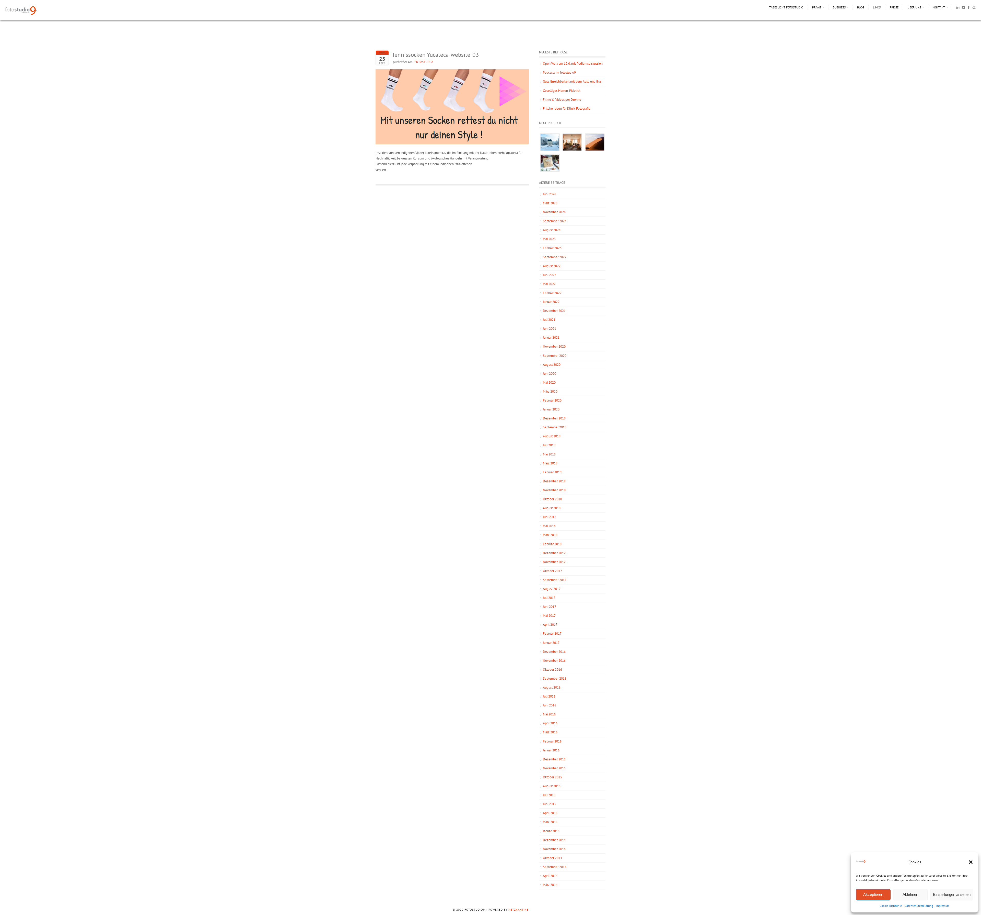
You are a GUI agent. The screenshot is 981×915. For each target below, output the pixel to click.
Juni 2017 (549, 606)
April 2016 (550, 723)
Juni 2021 (549, 328)
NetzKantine (518, 909)
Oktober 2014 (552, 858)
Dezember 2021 (554, 310)
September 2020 (554, 355)
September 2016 (554, 678)
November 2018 (554, 490)
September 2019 (554, 427)
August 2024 (551, 230)
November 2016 (554, 660)
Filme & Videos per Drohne (562, 99)
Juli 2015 (549, 795)
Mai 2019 (549, 454)
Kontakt (938, 7)
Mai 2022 (549, 284)
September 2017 (554, 580)
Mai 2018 (549, 526)
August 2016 (551, 687)
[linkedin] (958, 8)
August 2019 (551, 436)
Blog (860, 7)
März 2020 (550, 391)
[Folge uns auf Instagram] (963, 8)
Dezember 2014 (554, 840)
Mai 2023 (549, 239)
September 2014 (554, 867)
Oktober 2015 (552, 777)
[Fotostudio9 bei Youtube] (974, 8)
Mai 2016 (549, 714)
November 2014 (554, 849)
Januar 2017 (551, 642)
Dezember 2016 (554, 651)
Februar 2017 (552, 633)
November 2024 (554, 212)
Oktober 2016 (552, 669)
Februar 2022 (552, 293)
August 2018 (551, 508)
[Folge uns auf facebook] (968, 8)
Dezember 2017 (554, 553)
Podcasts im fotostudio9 (559, 72)
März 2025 (550, 203)
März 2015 (550, 822)
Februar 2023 (552, 248)
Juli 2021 (549, 319)
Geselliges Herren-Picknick (561, 90)
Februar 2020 (552, 400)
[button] (970, 862)
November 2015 (554, 768)
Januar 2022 (551, 302)
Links (877, 7)
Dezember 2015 (554, 759)
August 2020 (551, 364)
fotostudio (423, 62)
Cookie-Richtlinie (891, 906)
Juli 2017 (549, 598)
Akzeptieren (873, 894)
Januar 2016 (551, 750)
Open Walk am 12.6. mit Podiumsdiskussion (573, 63)
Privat (816, 7)
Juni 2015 (549, 804)
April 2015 (550, 813)
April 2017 (550, 624)
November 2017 (554, 562)
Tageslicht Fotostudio (786, 7)
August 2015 (551, 786)
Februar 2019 (552, 472)
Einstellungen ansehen (952, 894)
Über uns (914, 7)
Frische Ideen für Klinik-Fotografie (566, 108)
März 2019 (550, 463)
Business (839, 7)
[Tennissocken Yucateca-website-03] (452, 143)
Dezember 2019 (554, 418)
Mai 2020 (549, 382)
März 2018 (550, 535)
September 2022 (554, 257)
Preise (894, 7)
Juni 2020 (549, 373)
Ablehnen (910, 894)
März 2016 (550, 732)
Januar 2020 (551, 409)
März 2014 (550, 885)
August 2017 (551, 589)
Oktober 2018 (552, 499)
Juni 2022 (549, 275)
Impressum (943, 906)
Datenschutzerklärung (918, 906)
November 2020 (554, 346)
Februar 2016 (552, 741)
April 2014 (550, 876)
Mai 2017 (549, 615)
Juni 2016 (549, 705)
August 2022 (551, 266)
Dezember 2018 (554, 481)
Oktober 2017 (552, 571)
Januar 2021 (551, 337)
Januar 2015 (551, 831)
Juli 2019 (549, 445)
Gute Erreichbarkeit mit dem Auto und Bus (572, 81)
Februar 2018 (552, 544)
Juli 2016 (549, 696)
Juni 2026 (549, 194)
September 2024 (554, 221)
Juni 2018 (549, 517)
